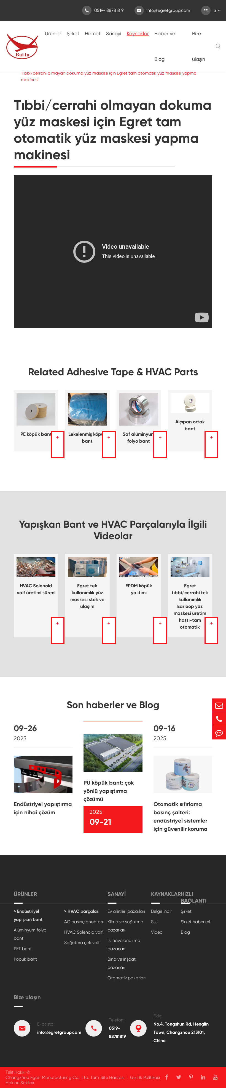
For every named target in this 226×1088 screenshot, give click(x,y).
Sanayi (113, 33)
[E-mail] (219, 705)
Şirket (73, 33)
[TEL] (219, 719)
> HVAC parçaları (81, 911)
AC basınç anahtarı (83, 921)
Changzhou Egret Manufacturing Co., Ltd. (47, 1077)
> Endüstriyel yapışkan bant (28, 915)
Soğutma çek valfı (82, 942)
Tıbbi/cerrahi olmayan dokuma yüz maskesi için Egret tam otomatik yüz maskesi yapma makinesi (109, 76)
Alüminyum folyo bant (30, 934)
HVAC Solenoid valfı (83, 932)
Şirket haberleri (195, 921)
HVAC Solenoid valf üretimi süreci (36, 589)
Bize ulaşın (198, 46)
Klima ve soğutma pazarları (125, 926)
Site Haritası (112, 1077)
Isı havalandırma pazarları (123, 944)
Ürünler (53, 33)
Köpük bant (25, 959)
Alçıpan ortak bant (190, 425)
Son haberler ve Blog (113, 705)
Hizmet (93, 33)
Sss (154, 921)
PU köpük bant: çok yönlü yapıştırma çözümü (109, 790)
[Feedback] (219, 732)
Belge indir (161, 911)
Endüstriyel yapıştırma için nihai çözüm (43, 808)
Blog (185, 932)
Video (157, 932)
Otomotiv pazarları (126, 977)
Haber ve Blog (164, 46)
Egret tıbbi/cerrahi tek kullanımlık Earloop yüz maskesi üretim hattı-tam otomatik (190, 606)
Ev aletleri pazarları (126, 911)
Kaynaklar (138, 33)
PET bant (23, 948)
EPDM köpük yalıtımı (138, 589)
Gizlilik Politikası (145, 1077)
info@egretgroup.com (163, 10)
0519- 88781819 (104, 10)
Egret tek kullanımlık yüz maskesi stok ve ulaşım (87, 596)
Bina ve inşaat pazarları (121, 963)
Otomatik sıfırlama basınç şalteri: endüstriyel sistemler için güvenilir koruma (181, 816)
